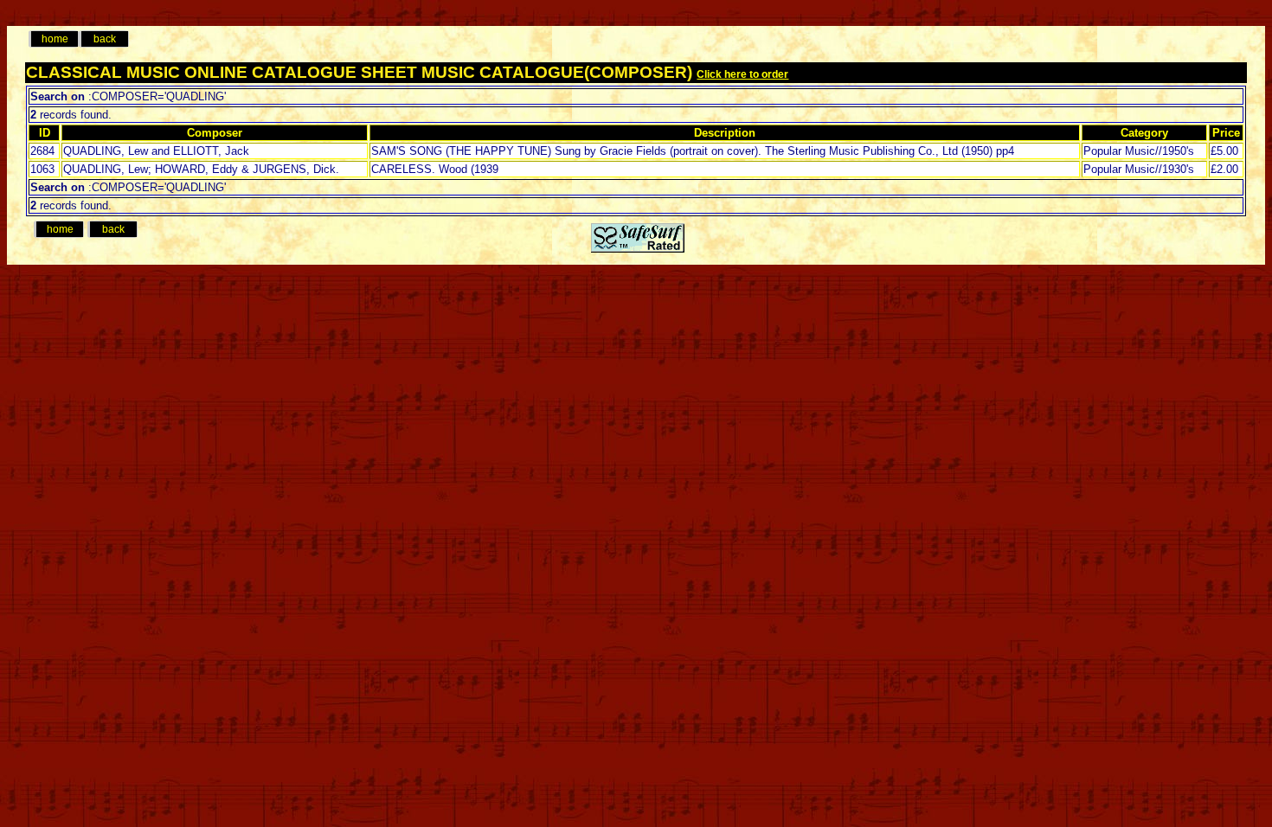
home (55, 39)
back (104, 39)
